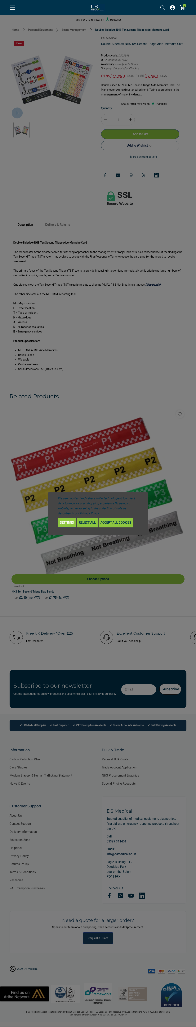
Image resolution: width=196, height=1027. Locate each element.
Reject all (87, 522)
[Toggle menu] (13, 8)
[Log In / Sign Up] (172, 8)
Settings (67, 522)
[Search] (162, 8)
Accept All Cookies (115, 522)
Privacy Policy (89, 513)
